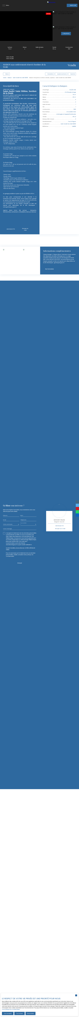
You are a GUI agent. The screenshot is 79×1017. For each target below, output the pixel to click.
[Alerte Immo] (53, 5)
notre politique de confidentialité (11, 1009)
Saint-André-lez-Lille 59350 (20, 77)
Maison (10, 77)
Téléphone (23, 520)
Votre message (7, 528)
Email (4, 520)
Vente (4, 77)
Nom (21, 515)
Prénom (5, 515)
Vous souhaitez (23, 523)
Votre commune (7, 524)
